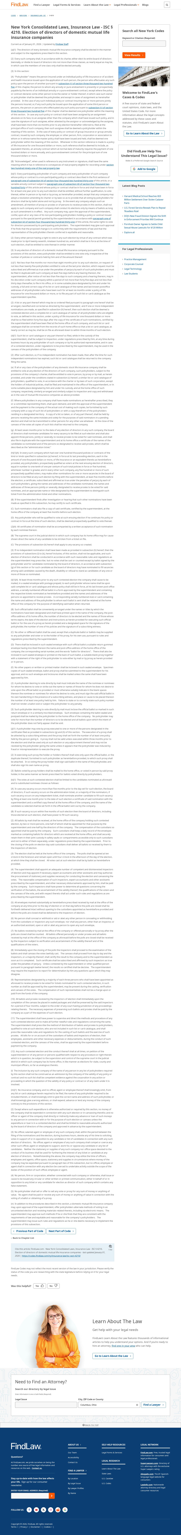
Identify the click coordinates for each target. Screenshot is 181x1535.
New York (23, 15)
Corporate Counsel (133, 264)
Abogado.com (147, 1474)
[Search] (167, 5)
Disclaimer (35, 1527)
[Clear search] (137, 1405)
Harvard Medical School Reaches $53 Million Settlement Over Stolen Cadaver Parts (144, 199)
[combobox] (46, 1405)
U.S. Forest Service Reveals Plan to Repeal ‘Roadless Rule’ (144, 209)
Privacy (23, 1527)
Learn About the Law (111, 1468)
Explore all (129, 232)
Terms (13, 1527)
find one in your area (123, 1345)
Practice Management (135, 259)
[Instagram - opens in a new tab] (50, 1509)
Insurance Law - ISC (38, 15)
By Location (73, 1478)
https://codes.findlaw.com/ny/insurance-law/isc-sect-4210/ (51, 1255)
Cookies (47, 1527)
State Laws (106, 1473)
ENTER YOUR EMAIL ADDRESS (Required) (29, 1490)
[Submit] (52, 1496)
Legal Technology (133, 268)
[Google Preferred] (65, 1509)
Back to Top (92, 1425)
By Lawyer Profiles (76, 1488)
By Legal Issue (74, 1483)
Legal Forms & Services (112, 1452)
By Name (72, 1493)
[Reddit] (57, 1509)
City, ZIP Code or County (90, 1399)
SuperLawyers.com (149, 1463)
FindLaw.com (147, 1452)
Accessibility (73, 1457)
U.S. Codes (106, 1483)
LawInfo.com (147, 1484)
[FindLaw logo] (21, 5)
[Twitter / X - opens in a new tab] (43, 1509)
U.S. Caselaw (107, 1478)
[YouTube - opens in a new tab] (36, 1509)
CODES (13, 15)
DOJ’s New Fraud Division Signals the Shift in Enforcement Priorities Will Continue (145, 218)
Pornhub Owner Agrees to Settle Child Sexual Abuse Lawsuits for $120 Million (143, 226)
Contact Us (73, 1462)
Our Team (72, 1452)
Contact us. (37, 1468)
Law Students (131, 273)
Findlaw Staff (62, 44)
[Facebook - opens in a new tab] (29, 1509)
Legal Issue (21, 1399)
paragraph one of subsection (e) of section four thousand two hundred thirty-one (52, 180)
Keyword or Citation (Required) (138, 38)
